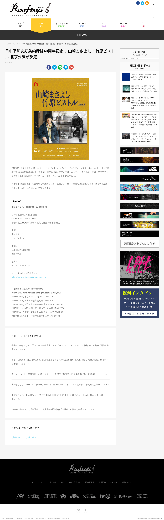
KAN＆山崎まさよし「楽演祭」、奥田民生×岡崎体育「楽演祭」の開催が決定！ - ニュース (53, 409)
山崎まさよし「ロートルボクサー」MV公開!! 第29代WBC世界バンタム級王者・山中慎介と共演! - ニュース (61, 384)
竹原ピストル (31, 437)
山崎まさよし (17, 437)
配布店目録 (89, 482)
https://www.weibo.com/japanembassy (29, 277)
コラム (102, 24)
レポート (82, 24)
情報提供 (102, 482)
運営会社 (53, 482)
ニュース (41, 24)
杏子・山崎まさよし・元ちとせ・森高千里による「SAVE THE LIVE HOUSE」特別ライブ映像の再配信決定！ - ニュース (60, 347)
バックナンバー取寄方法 (71, 482)
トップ (20, 24)
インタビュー (61, 24)
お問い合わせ (127, 482)
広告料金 (113, 482)
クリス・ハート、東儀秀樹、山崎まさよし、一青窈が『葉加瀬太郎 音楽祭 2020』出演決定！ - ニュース (59, 374)
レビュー (123, 24)
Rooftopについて (38, 482)
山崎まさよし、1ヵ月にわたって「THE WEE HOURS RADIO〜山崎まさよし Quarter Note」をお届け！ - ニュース (60, 397)
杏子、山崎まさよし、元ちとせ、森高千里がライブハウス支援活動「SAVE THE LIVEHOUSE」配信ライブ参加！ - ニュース (60, 362)
